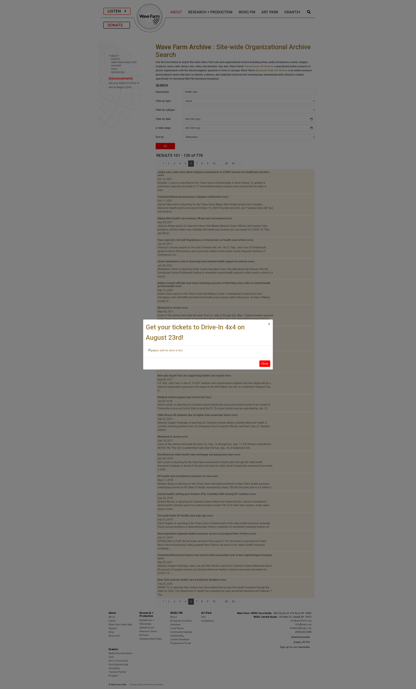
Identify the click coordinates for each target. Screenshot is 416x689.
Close (264, 363)
